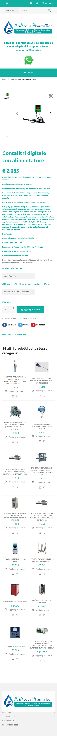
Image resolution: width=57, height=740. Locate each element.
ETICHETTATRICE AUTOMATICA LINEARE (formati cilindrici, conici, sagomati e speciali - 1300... (42, 471)
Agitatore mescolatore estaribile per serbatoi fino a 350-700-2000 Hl (42, 380)
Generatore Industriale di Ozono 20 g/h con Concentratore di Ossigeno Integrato (15, 516)
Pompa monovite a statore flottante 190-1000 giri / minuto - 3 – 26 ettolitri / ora (15, 471)
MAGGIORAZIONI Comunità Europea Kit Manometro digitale (42, 426)
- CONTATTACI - (26, 262)
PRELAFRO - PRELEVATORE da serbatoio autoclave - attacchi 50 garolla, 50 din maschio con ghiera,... (15, 380)
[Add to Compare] (13, 396)
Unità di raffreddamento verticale (42, 601)
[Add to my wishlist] (17, 396)
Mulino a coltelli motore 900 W (15, 560)
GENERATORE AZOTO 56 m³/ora (15, 602)
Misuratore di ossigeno (15, 646)
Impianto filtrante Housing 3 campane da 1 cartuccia (42, 560)
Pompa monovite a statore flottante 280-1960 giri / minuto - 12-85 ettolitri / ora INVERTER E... (42, 516)
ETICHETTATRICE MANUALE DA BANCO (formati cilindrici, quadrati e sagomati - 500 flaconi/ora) (15, 425)
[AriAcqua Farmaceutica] (28, 28)
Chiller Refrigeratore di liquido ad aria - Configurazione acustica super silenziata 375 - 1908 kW (42, 644)
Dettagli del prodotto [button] (15, 334)
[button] (37, 3)
